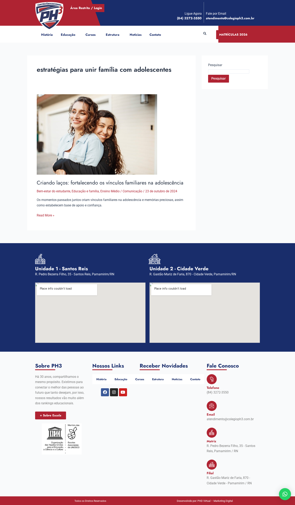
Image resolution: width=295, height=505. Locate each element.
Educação (68, 34)
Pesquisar (215, 65)
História (47, 34)
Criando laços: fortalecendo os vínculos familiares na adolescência (110, 182)
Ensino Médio (110, 191)
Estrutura (112, 34)
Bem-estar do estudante (53, 191)
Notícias (135, 34)
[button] (76, 34)
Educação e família (85, 191)
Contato (155, 34)
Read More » (45, 215)
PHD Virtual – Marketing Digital (215, 500)
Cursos (90, 34)
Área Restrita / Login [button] (86, 8)
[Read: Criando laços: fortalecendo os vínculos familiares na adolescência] (97, 134)
